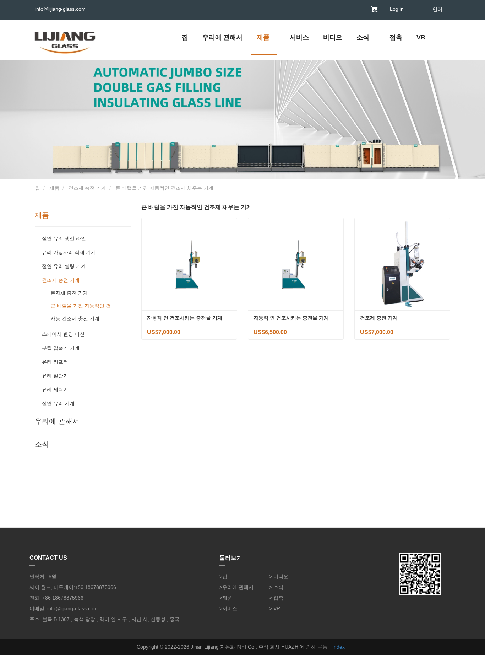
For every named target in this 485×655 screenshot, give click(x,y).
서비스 (299, 37)
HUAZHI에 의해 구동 (304, 647)
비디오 (332, 37)
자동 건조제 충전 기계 (74, 318)
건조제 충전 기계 (87, 188)
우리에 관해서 (222, 37)
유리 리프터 (55, 362)
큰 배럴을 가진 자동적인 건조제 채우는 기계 (84, 305)
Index (338, 647)
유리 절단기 (55, 375)
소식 (42, 444)
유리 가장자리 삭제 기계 (69, 252)
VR (420, 37)
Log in (397, 9)
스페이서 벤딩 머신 (63, 334)
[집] (64, 41)
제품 (54, 188)
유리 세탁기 (55, 389)
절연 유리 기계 (58, 403)
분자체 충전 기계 (69, 293)
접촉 (395, 37)
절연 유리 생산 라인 (64, 238)
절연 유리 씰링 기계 (64, 266)
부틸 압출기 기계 (61, 348)
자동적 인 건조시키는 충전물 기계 (184, 318)
